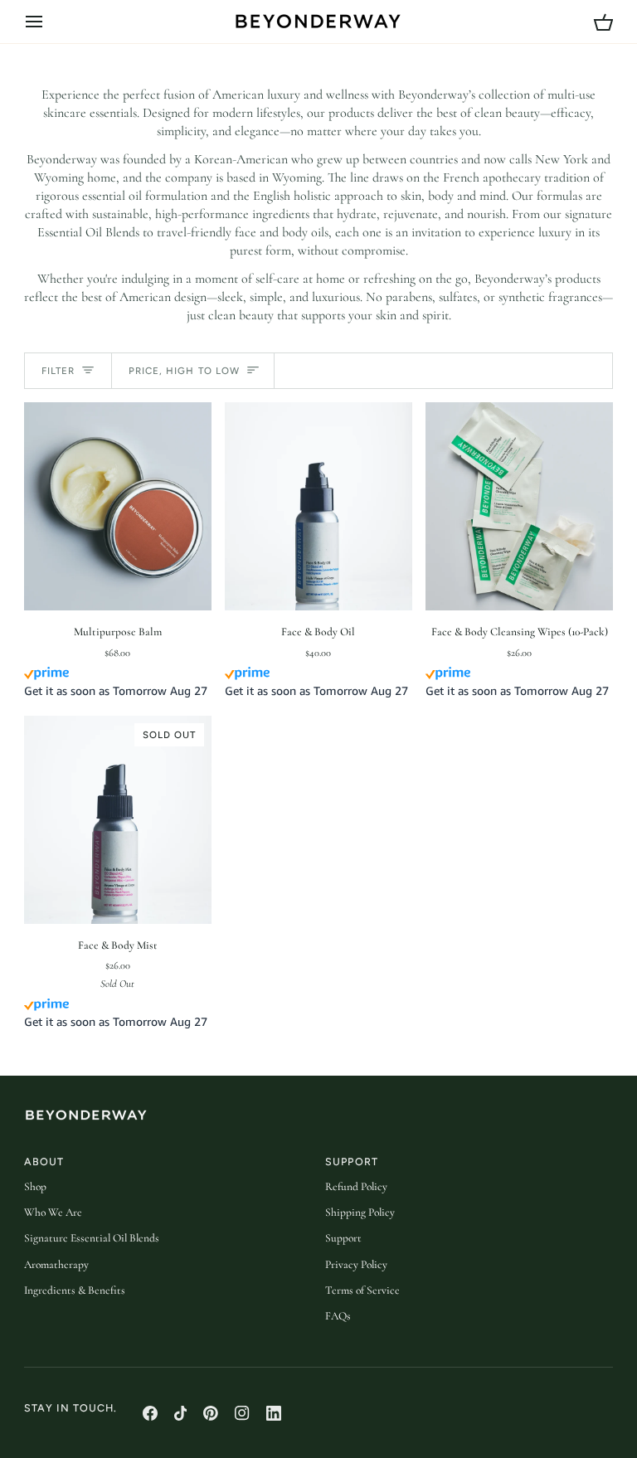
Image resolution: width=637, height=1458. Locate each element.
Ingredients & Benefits (74, 1290)
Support (343, 1238)
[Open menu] (49, 21)
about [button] (44, 1161)
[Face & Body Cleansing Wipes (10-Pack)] (519, 506)
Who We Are (53, 1212)
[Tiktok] (180, 1413)
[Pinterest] (210, 1413)
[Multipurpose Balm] (118, 506)
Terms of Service (362, 1290)
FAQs (338, 1316)
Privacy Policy (356, 1264)
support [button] (351, 1161)
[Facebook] (150, 1413)
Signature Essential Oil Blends (91, 1238)
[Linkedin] (273, 1413)
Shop (35, 1186)
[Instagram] (242, 1413)
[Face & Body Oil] (318, 506)
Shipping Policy (360, 1212)
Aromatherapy (56, 1264)
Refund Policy (356, 1186)
